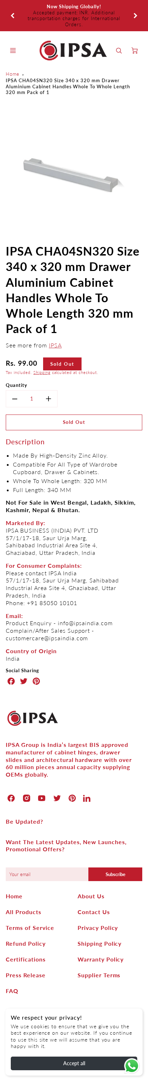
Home (12, 56)
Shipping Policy (99, 925)
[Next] (135, 6)
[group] (74, 6)
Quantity (16, 367)
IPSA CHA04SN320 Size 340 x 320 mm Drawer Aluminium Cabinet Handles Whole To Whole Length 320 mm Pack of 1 (68, 68)
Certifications (25, 941)
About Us (91, 878)
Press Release (25, 957)
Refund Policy (25, 925)
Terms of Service (30, 909)
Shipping (42, 354)
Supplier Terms (99, 957)
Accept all (74, 1063)
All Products (23, 893)
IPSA (55, 327)
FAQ (12, 972)
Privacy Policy (98, 909)
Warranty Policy (101, 941)
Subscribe (115, 856)
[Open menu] (13, 32)
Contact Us (94, 893)
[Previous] (13, 6)
